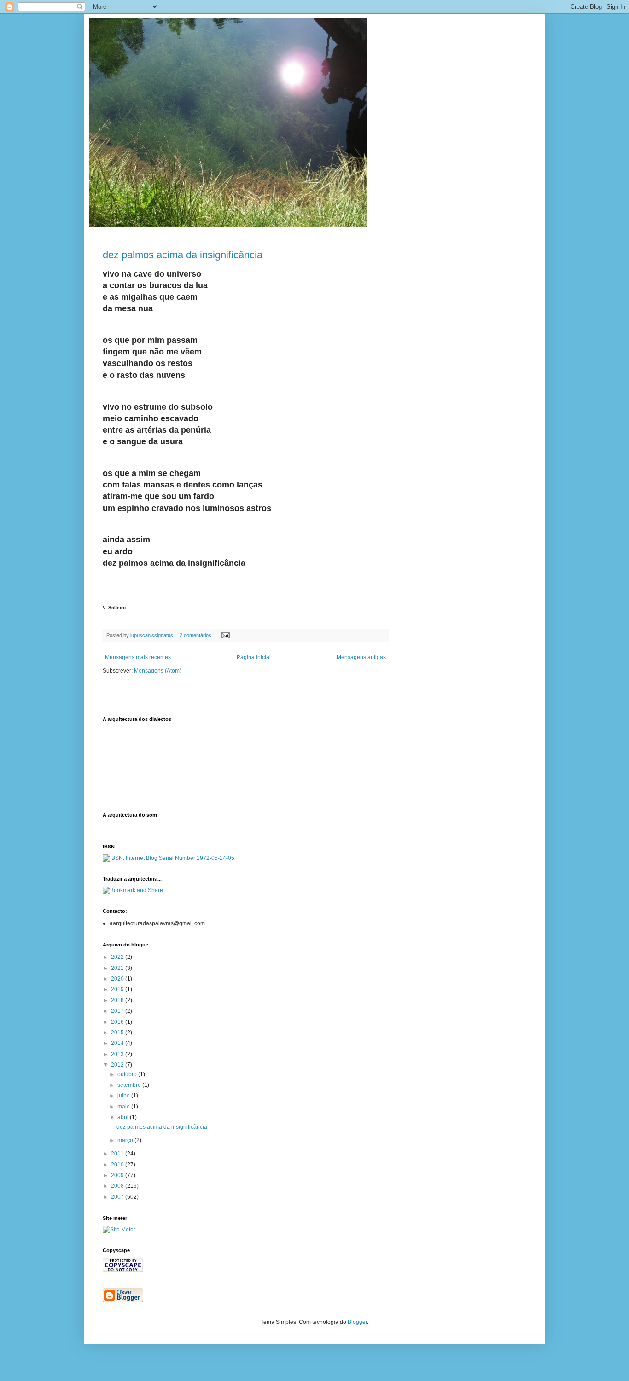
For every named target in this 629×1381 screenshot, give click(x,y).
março (125, 1140)
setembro (129, 1085)
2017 (118, 1011)
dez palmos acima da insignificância (182, 255)
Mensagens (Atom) (157, 670)
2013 (118, 1054)
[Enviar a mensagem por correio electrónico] (225, 635)
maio (124, 1106)
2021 (118, 968)
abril (123, 1117)
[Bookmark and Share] (133, 890)
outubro (127, 1074)
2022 (118, 957)
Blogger (357, 1322)
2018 (118, 1000)
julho (124, 1095)
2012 (118, 1065)
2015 (118, 1032)
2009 (118, 1175)
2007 (118, 1197)
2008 (118, 1186)
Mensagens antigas (361, 657)
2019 (118, 989)
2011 (118, 1153)
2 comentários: (197, 635)
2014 (118, 1043)
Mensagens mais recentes (138, 657)
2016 (118, 1022)
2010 (118, 1164)
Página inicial (254, 657)
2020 (118, 978)
